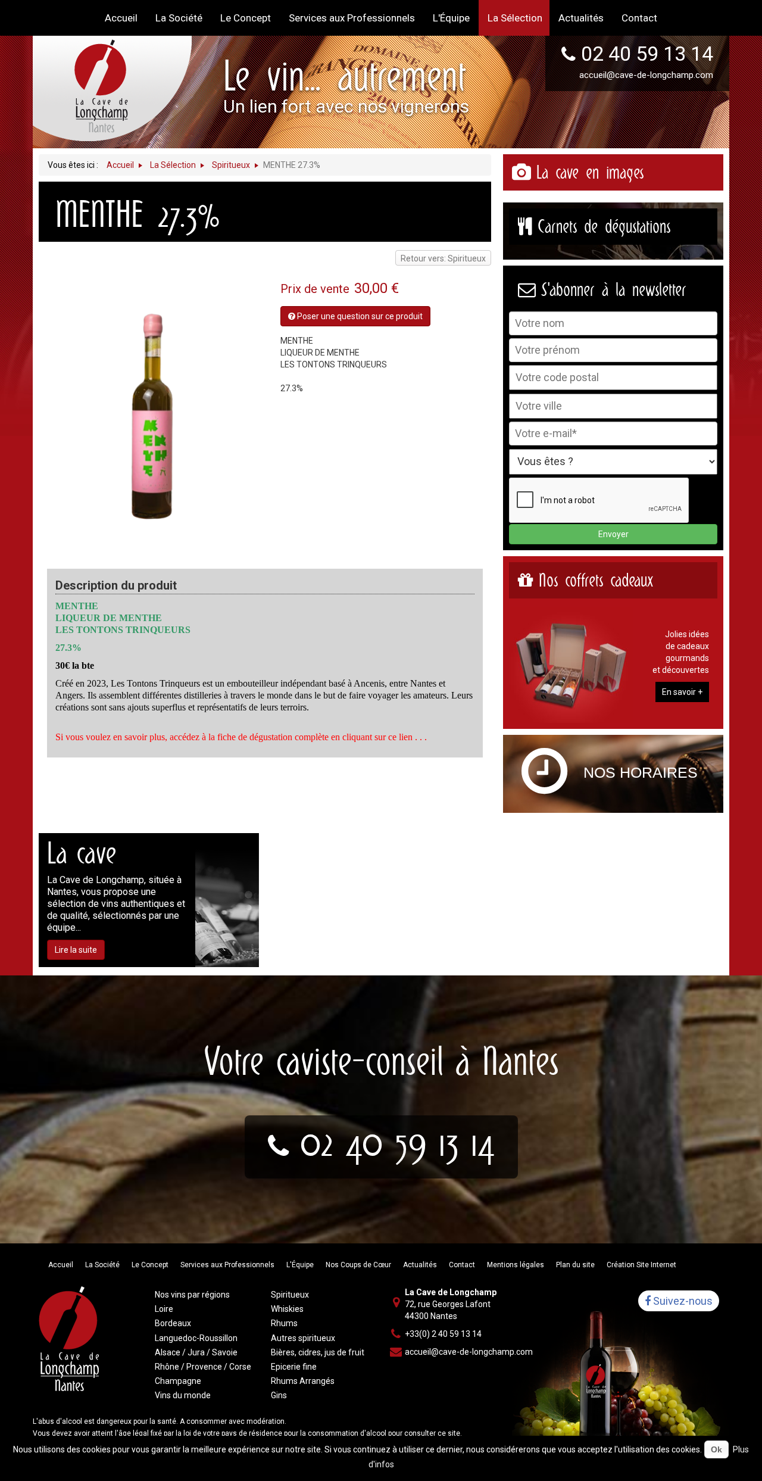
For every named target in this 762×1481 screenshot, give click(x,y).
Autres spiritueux (303, 1338)
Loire (164, 1309)
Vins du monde (183, 1395)
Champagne (178, 1381)
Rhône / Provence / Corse (203, 1366)
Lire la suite (76, 950)
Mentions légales (515, 1265)
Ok (716, 1449)
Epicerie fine (294, 1366)
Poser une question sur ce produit (359, 316)
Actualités (420, 1265)
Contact (462, 1265)
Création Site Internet (641, 1265)
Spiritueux (290, 1294)
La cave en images (590, 172)
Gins (279, 1395)
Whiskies (287, 1309)
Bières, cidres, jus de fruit (317, 1352)
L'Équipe (300, 1265)
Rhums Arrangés (303, 1381)
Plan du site (575, 1265)
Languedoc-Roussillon (196, 1338)
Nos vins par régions (192, 1294)
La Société (102, 1265)
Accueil (60, 1265)
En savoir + (682, 692)
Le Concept (150, 1265)
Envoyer (613, 534)
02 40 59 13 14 (647, 54)
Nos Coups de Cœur (358, 1265)
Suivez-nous (682, 1301)
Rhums (284, 1323)
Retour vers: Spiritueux (443, 258)
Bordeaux (173, 1323)
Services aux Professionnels (227, 1265)
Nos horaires (640, 772)
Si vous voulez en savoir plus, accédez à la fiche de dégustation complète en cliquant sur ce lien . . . (241, 737)
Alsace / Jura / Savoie (196, 1352)
